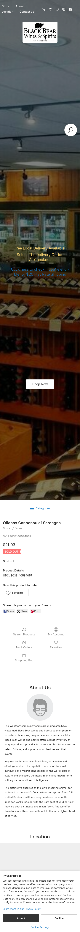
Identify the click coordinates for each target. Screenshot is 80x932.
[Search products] (70, 130)
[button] (15, 592)
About (20, 6)
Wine (19, 528)
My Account (56, 634)
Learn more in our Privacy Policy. (22, 908)
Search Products (24, 634)
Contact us (27, 11)
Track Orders (24, 647)
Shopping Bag (24, 660)
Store (6, 528)
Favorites (56, 647)
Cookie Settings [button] (40, 927)
